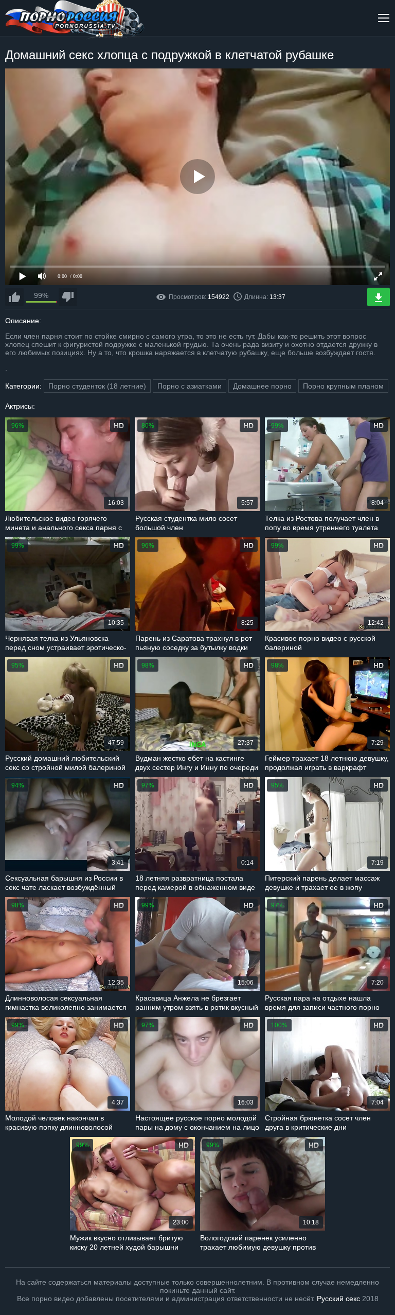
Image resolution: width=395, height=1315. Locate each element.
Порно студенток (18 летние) (97, 386)
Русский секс (338, 1298)
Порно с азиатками (189, 386)
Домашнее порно (262, 386)
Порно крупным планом (343, 386)
